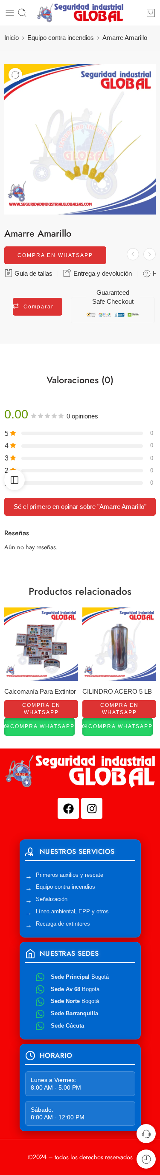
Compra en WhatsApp (55, 255)
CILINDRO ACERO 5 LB (117, 691)
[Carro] (151, 13)
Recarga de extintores (63, 924)
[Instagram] (91, 808)
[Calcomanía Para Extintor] (41, 644)
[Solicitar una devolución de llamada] (146, 1133)
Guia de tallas (32, 273)
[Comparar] (15, 75)
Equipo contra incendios (60, 37)
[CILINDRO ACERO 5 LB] (119, 644)
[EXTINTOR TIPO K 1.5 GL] (149, 254)
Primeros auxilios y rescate (69, 875)
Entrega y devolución (102, 273)
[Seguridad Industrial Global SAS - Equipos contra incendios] (80, 12)
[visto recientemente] (146, 1159)
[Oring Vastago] (133, 254)
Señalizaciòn (51, 899)
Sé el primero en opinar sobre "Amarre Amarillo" (80, 506)
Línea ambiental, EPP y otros (72, 911)
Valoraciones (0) (80, 380)
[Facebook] (68, 808)
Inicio (11, 37)
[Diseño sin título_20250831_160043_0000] (80, 139)
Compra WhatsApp (42, 726)
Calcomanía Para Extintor (40, 691)
